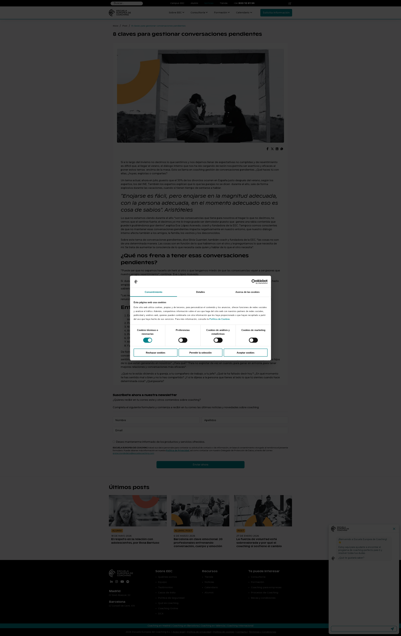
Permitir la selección (200, 352)
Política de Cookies (219, 319)
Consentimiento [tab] (153, 292)
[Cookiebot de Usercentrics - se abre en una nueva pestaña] (254, 281)
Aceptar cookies (245, 352)
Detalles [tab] (200, 292)
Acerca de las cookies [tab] (247, 292)
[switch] (182, 340)
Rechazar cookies (155, 352)
